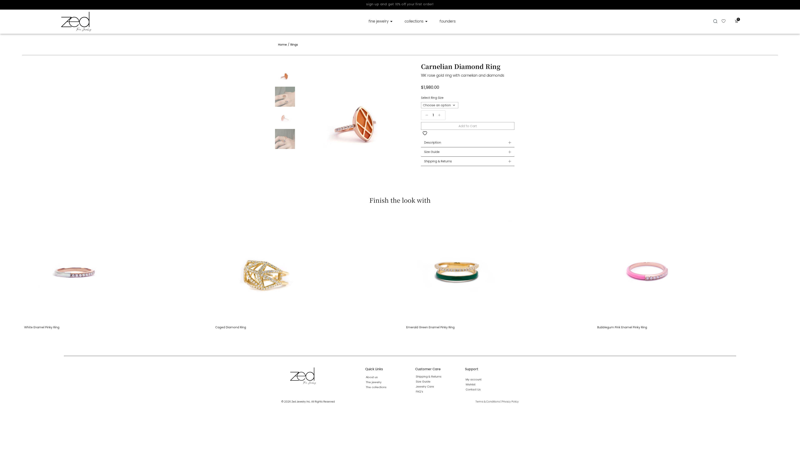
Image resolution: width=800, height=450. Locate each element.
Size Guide (432, 152)
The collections (376, 387)
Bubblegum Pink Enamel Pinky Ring (622, 327)
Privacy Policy (510, 401)
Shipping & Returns (438, 161)
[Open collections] (426, 21)
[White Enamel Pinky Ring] (76, 268)
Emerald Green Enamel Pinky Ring (430, 327)
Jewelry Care (425, 387)
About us (372, 377)
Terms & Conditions (487, 401)
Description (432, 142)
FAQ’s (419, 392)
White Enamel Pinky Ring (41, 327)
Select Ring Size (432, 98)
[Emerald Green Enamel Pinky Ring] (458, 268)
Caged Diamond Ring (230, 327)
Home (282, 44)
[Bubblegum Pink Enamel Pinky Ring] (649, 268)
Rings (294, 44)
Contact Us (473, 389)
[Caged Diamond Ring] (267, 268)
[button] (715, 21)
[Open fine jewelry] (391, 21)
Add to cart (468, 126)
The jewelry (373, 382)
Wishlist (470, 384)
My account (473, 379)
